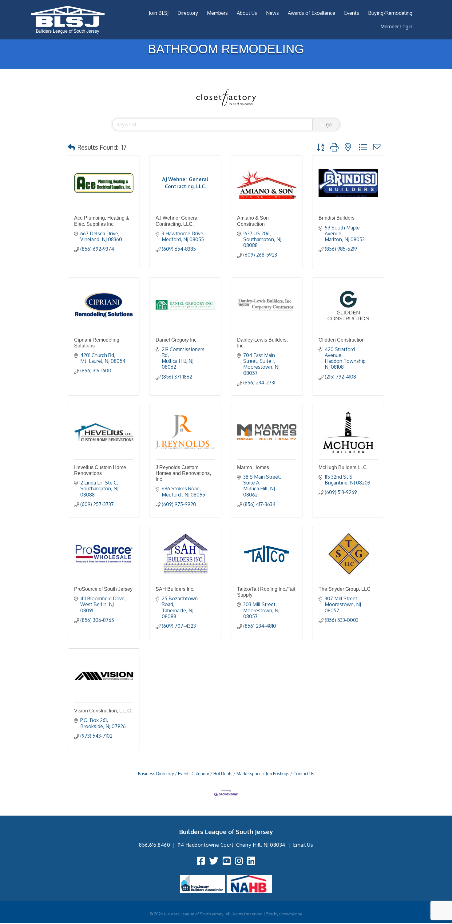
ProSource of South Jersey (103, 589)
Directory (187, 13)
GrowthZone (291, 913)
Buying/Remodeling (390, 13)
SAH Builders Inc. (175, 589)
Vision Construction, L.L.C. (103, 710)
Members (217, 13)
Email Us (303, 845)
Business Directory (156, 773)
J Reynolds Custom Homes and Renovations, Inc (183, 473)
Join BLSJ (159, 13)
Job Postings (277, 773)
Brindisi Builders (337, 218)
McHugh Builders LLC (343, 467)
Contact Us (303, 773)
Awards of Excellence (311, 13)
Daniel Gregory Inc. (177, 339)
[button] (71, 147)
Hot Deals (222, 773)
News (272, 13)
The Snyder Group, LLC (345, 589)
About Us (247, 13)
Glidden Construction (342, 339)
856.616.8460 (154, 845)
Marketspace (249, 773)
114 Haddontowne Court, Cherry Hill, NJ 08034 (231, 845)
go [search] (329, 124)
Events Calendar (193, 773)
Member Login (396, 26)
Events (351, 13)
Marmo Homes (253, 467)
